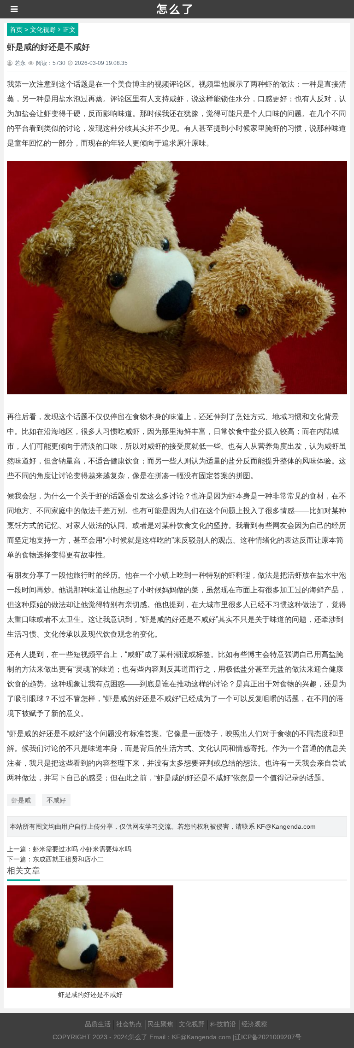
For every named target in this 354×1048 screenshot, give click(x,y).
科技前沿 (223, 1024)
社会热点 (129, 1024)
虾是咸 (21, 800)
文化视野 (43, 29)
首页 (16, 29)
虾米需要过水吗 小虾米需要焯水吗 (82, 849)
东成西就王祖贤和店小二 (68, 859)
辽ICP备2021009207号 (268, 1037)
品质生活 (98, 1024)
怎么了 (138, 1037)
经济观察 (254, 1024)
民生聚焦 (160, 1024)
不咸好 (56, 800)
